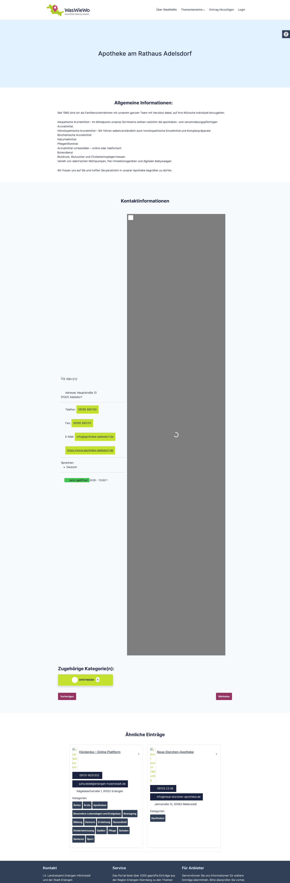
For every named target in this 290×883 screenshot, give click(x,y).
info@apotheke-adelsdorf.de (95, 436)
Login (241, 9)
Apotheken (86, 679)
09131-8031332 (89, 775)
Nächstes (224, 696)
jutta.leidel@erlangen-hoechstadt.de (102, 783)
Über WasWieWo (166, 9)
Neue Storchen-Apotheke (175, 752)
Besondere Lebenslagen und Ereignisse (97, 813)
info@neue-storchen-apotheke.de (178, 796)
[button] (93, 480)
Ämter (77, 805)
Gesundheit (120, 822)
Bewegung (130, 813)
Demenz (90, 822)
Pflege (112, 830)
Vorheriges (67, 696)
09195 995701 (82, 423)
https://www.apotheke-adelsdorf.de (90, 450)
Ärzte (87, 805)
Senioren (78, 839)
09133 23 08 (165, 788)
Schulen (124, 830)
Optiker (101, 830)
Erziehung (104, 822)
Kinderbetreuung (83, 830)
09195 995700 (87, 409)
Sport (90, 839)
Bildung (77, 822)
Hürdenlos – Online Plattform (100, 752)
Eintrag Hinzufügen (221, 9)
